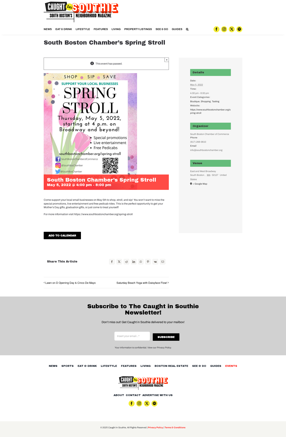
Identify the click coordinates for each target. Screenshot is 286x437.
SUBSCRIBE (143, 235)
